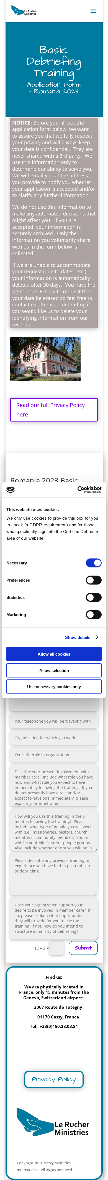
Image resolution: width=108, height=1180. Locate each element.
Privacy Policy (54, 1079)
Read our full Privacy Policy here (50, 409)
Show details (77, 637)
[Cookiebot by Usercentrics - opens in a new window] (78, 490)
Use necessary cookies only (54, 686)
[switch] (94, 580)
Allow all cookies (54, 654)
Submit (83, 948)
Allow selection (54, 670)
